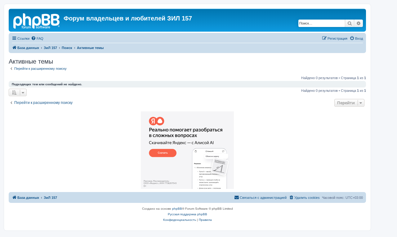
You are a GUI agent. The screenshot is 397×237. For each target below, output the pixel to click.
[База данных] (37, 20)
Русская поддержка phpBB (187, 214)
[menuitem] (37, 38)
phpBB (177, 208)
